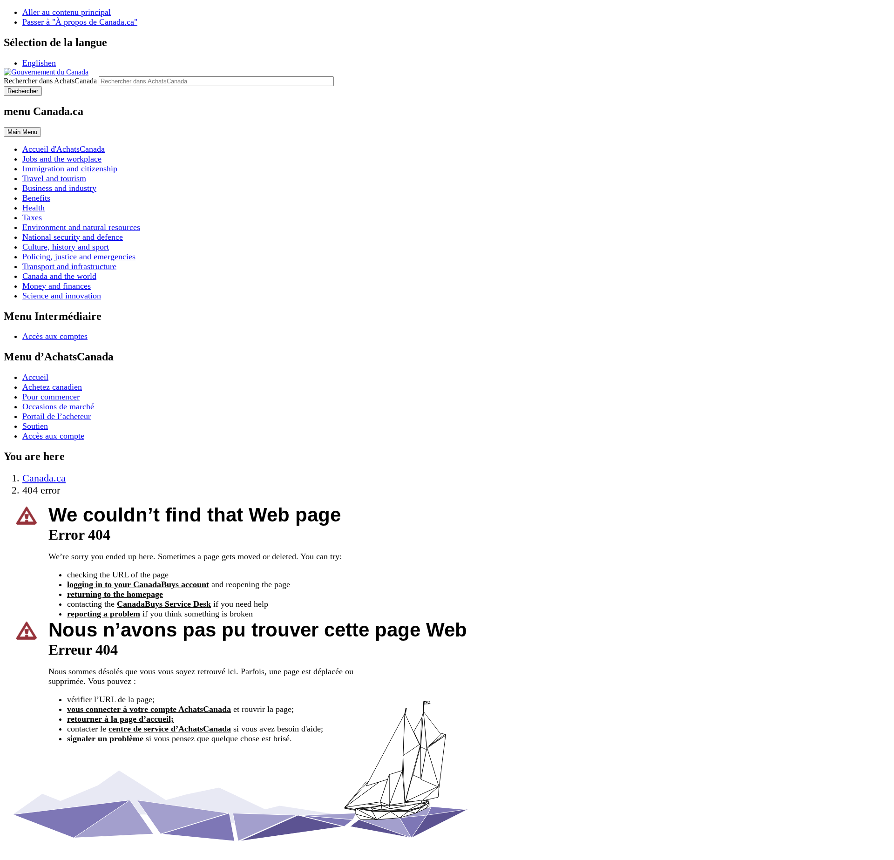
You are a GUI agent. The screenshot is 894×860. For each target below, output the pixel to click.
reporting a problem (103, 613)
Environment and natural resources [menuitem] (81, 227)
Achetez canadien (52, 387)
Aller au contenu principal (66, 12)
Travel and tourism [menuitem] (54, 178)
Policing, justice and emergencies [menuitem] (78, 256)
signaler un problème (105, 738)
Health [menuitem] (33, 207)
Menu (22, 132)
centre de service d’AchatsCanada (169, 728)
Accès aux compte (53, 435)
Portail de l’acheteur (56, 416)
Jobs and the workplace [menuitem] (62, 158)
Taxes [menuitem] (32, 217)
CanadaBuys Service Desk (164, 604)
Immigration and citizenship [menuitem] (69, 168)
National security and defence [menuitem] (72, 237)
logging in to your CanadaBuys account (138, 584)
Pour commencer (51, 396)
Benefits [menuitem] (36, 198)
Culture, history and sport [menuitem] (65, 246)
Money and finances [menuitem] (56, 286)
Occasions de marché (58, 406)
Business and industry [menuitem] (59, 188)
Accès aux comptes (55, 336)
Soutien (35, 426)
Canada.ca (44, 478)
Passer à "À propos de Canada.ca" (79, 22)
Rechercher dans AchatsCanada (50, 81)
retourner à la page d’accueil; (120, 719)
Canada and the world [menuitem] (59, 276)
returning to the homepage (115, 594)
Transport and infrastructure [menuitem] (69, 266)
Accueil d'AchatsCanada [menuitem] (63, 149)
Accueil (35, 377)
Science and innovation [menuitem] (61, 295)
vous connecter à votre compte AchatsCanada (149, 709)
